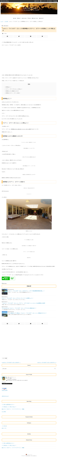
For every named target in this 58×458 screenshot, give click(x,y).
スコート (24, 129)
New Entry (29, 401)
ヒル (6, 45)
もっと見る (4, 411)
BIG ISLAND (25, 18)
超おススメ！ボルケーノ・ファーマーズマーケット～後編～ (13, 409)
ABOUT (19, 18)
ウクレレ (3, 234)
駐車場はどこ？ (8, 86)
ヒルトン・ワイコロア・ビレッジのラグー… (46, 362)
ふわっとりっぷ (29, 8)
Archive (29, 434)
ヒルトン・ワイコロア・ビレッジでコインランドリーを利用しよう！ (17, 298)
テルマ (10, 102)
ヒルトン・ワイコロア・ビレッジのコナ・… (11, 362)
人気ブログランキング (5, 396)
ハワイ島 (4, 33)
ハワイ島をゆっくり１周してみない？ (9, 406)
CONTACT (42, 18)
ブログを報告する (34, 455)
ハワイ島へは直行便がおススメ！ (8, 404)
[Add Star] (4, 283)
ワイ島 (4, 42)
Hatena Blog (28, 455)
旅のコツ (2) (4, 428)
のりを (16, 80)
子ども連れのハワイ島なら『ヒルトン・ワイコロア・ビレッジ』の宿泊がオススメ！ (27, 313)
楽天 (21, 274)
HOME (15, 18)
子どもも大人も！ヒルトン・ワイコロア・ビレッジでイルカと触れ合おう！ (19, 308)
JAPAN (29, 18)
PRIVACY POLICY (35, 18)
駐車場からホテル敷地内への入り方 (12, 90)
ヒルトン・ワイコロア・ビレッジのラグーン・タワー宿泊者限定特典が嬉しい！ (26, 290)
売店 (28, 257)
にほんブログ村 (4, 390)
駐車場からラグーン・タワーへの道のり (13, 92)
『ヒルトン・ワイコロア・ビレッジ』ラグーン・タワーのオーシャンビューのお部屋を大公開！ (24, 303)
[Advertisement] (29, 333)
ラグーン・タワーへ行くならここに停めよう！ (14, 88)
